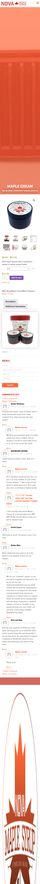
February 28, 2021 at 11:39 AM (23, 406)
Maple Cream (7, 293)
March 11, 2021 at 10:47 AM (26, 472)
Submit (10, 385)
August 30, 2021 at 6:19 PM (17, 506)
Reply (4, 424)
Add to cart (17, 278)
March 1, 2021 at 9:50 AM (25, 430)
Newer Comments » (10, 401)
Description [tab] (10, 301)
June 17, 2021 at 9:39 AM (21, 530)
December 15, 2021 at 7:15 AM (23, 623)
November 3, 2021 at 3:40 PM (23, 548)
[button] (34, 200)
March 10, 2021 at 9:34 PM (21, 454)
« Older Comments (9, 398)
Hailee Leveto (21, 427)
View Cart (6, 282)
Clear (33, 269)
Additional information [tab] (15, 306)
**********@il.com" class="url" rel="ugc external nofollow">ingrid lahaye (21, 499)
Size (4, 268)
